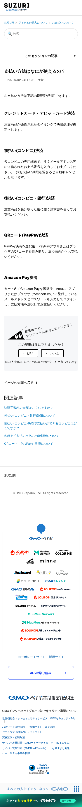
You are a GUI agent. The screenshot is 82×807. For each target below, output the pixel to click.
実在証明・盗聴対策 (13, 737)
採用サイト (56, 657)
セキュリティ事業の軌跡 (16, 753)
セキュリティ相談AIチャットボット (22, 731)
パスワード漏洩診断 (13, 726)
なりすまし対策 (61, 748)
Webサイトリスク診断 (42, 726)
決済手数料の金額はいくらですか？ (28, 407)
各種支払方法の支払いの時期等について (31, 436)
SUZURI (9, 22)
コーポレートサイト (31, 657)
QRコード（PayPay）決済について (28, 443)
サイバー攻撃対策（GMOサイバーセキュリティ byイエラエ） (37, 742)
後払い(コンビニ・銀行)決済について (29, 415)
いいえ (54, 353)
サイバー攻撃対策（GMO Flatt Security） (24, 748)
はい (30, 353)
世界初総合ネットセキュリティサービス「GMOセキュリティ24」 (39, 718)
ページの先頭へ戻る (19, 383)
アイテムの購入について (33, 22)
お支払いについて (62, 22)
